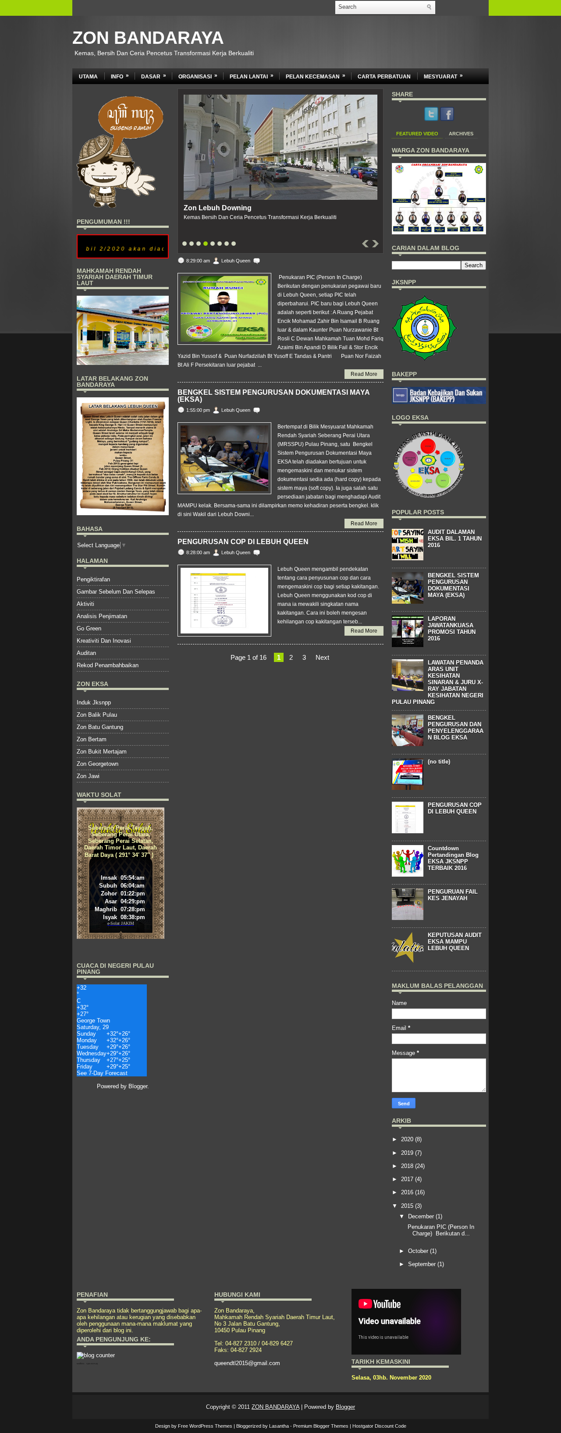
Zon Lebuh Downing (218, 208)
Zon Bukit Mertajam (102, 751)
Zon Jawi (88, 776)
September (422, 1264)
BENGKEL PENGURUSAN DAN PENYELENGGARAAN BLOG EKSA (455, 728)
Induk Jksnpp (94, 702)
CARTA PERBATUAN (384, 77)
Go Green (89, 628)
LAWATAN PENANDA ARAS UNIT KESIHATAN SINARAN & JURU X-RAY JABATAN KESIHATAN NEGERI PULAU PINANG (437, 682)
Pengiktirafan (93, 579)
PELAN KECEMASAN (315, 76)
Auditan (86, 653)
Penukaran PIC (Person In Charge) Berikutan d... (440, 1230)
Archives (461, 133)
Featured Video (417, 133)
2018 (407, 1166)
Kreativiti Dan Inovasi (104, 640)
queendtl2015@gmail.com (247, 1363)
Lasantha (279, 1426)
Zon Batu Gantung (100, 727)
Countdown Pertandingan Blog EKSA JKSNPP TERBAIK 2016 (453, 858)
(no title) (439, 761)
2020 (407, 1139)
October (418, 1251)
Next (322, 657)
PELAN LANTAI (251, 76)
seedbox (81, 1363)
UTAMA (88, 77)
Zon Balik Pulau (97, 714)
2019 (407, 1153)
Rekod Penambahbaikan (107, 665)
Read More (364, 374)
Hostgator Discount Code (379, 1426)
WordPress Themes (210, 1426)
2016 (407, 1192)
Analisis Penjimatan (102, 616)
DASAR (153, 76)
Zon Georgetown (97, 764)
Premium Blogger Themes (320, 1426)
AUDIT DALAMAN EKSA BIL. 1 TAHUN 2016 (455, 538)
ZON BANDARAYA (148, 37)
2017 (407, 1179)
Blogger (137, 1086)
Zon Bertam (92, 739)
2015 (407, 1206)
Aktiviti (85, 604)
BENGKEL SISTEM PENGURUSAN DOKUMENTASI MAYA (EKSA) (273, 396)
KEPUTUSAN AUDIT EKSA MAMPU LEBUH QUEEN (455, 942)
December (421, 1216)
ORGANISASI (197, 76)
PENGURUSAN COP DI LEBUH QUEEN (243, 541)
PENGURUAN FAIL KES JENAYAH (453, 895)
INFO (120, 76)
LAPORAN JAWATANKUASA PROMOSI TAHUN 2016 (452, 629)
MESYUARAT (443, 76)
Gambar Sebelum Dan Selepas (116, 591)
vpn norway (92, 1363)
